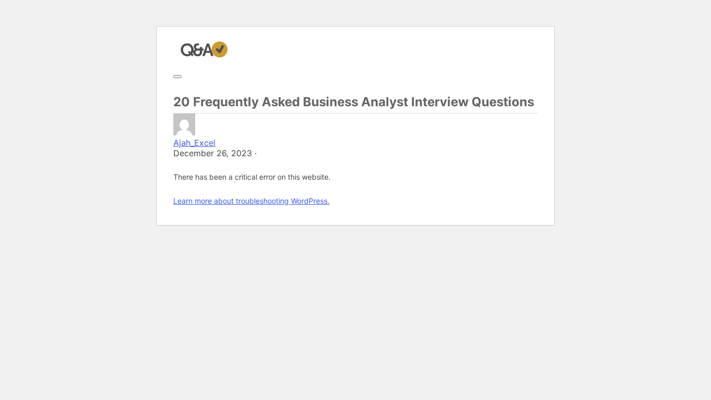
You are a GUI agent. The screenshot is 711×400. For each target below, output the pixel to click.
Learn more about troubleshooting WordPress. (251, 200)
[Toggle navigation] (177, 76)
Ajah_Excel (194, 143)
